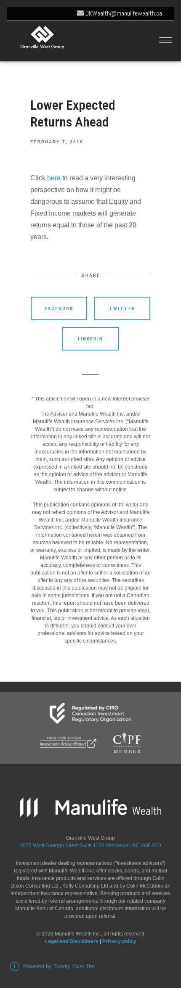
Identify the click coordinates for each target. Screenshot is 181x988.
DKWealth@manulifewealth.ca (123, 13)
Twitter (122, 308)
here (54, 178)
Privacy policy (119, 941)
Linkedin (90, 339)
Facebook (59, 308)
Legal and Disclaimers (71, 941)
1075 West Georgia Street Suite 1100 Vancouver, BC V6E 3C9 (90, 845)
